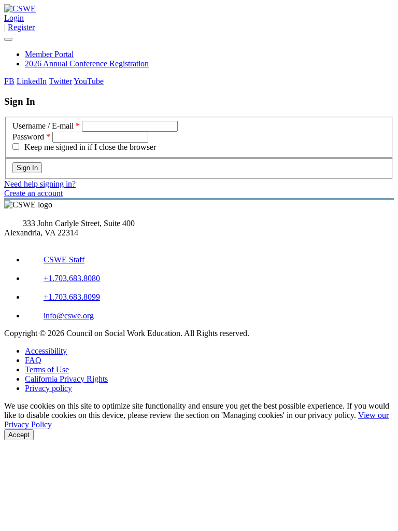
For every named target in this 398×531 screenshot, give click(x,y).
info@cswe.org (69, 315)
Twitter (60, 81)
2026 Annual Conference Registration (87, 63)
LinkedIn (32, 81)
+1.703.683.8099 (72, 296)
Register (21, 27)
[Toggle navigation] (8, 39)
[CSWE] (20, 8)
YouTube (89, 81)
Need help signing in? (40, 183)
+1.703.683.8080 (72, 278)
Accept (19, 435)
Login (14, 17)
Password (28, 136)
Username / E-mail (43, 125)
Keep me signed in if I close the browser (90, 147)
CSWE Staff (64, 259)
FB (9, 81)
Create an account (33, 193)
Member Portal (49, 54)
